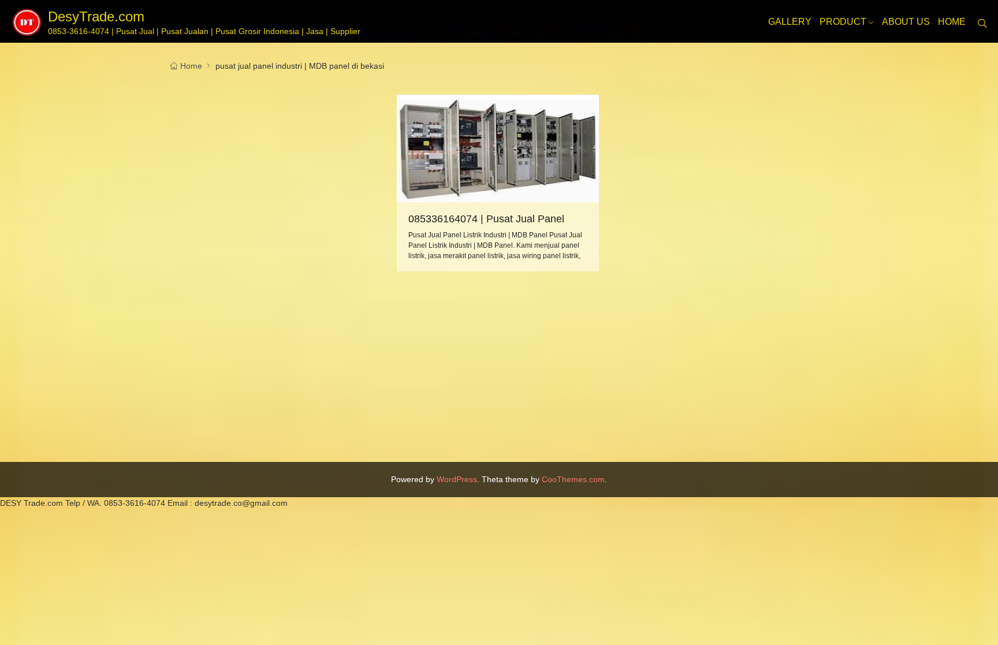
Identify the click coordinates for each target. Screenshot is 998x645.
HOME (952, 22)
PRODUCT (843, 21)
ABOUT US (906, 22)
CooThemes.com (573, 479)
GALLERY (789, 22)
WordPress (457, 479)
